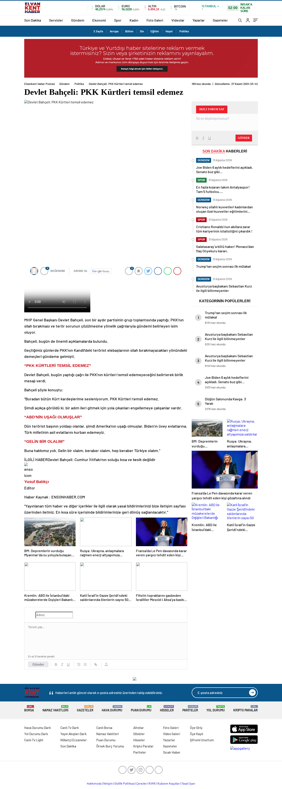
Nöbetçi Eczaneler (73, 740)
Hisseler (167, 708)
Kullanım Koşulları (169, 783)
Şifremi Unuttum (202, 740)
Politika (184, 31)
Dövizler (139, 734)
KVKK (152, 783)
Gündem (77, 20)
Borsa (29, 708)
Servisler (56, 20)
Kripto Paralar (245, 708)
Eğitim (154, 31)
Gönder (38, 664)
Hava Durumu (112, 708)
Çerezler (141, 783)
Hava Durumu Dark (37, 728)
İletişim (108, 783)
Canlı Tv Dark (69, 728)
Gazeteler (220, 20)
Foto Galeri (155, 20)
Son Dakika (32, 20)
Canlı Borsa (104, 728)
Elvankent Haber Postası (39, 84)
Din (142, 31)
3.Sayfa (98, 31)
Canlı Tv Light (33, 740)
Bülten (129, 31)
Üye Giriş (196, 728)
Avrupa (114, 31)
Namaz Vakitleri (55, 708)
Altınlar (138, 728)
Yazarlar (199, 20)
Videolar (177, 20)
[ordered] (79, 664)
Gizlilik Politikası (125, 783)
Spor (117, 20)
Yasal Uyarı (188, 783)
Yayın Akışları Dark (73, 734)
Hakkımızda (94, 783)
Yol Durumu (215, 708)
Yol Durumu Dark (36, 734)
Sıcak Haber (171, 752)
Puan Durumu (141, 708)
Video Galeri (171, 734)
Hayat (169, 31)
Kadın (134, 20)
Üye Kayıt (196, 734)
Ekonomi (99, 20)
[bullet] (85, 664)
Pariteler (190, 708)
